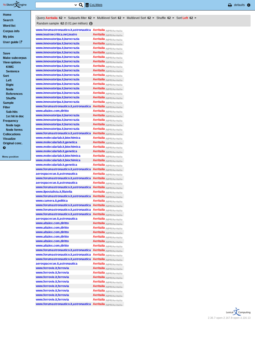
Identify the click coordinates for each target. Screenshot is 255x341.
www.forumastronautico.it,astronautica (63, 30)
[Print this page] (230, 5)
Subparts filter (80, 18)
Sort (6, 76)
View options (12, 62)
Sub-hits (12, 112)
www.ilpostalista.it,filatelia (54, 191)
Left (8, 80)
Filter (6, 107)
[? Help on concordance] (4, 148)
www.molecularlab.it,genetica (56, 142)
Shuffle (11, 98)
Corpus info (11, 31)
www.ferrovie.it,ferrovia (52, 268)
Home (7, 14)
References (14, 94)
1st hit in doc (15, 116)
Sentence (12, 71)
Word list (9, 25)
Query (50, 18)
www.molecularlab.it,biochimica (58, 138)
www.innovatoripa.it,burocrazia (57, 39)
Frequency (10, 121)
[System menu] (249, 5)
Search (8, 20)
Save (6, 53)
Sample (8, 103)
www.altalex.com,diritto (52, 111)
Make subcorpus (15, 58)
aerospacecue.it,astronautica (56, 173)
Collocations (12, 134)
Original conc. (12, 143)
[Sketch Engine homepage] (18, 4)
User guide (10, 42)
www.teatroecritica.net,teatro (56, 34)
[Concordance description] (91, 23)
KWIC (10, 67)
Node (9, 89)
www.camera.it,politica (52, 200)
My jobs (8, 36)
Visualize (9, 139)
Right (9, 85)
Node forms (14, 130)
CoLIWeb (96, 5)
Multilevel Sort (109, 18)
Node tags (13, 125)
